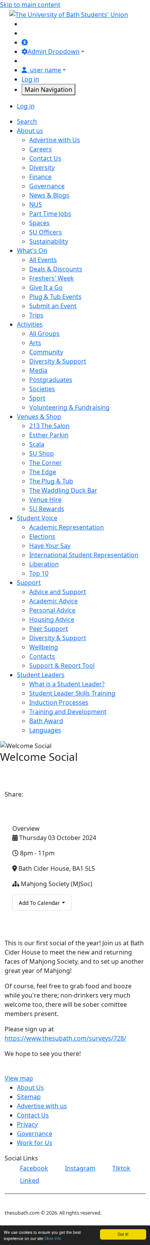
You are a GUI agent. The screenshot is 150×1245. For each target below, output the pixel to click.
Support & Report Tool (62, 665)
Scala (36, 444)
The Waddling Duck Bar (63, 490)
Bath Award (46, 721)
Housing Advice (51, 619)
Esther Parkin (48, 435)
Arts (35, 343)
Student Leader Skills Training (72, 693)
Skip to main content (30, 4)
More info (53, 1238)
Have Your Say (49, 545)
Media (38, 370)
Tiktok (121, 1168)
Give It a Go (46, 287)
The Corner (45, 462)
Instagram (80, 1168)
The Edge (42, 472)
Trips (36, 315)
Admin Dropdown (54, 51)
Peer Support (48, 628)
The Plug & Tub (51, 481)
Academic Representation (66, 527)
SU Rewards (46, 509)
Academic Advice (53, 601)
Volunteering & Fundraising (69, 407)
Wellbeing (43, 647)
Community (46, 352)
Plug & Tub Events (55, 296)
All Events (43, 260)
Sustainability (48, 241)
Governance (47, 186)
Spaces (39, 223)
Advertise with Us (54, 140)
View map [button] (19, 1078)
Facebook (34, 1168)
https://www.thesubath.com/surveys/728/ (65, 1038)
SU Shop (41, 453)
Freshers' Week (51, 278)
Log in (30, 79)
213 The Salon (49, 426)
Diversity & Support (57, 361)
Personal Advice (52, 610)
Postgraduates (50, 379)
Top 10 (38, 573)
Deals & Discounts (55, 269)
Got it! (123, 1234)
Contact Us (45, 158)
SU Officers (45, 232)
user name (45, 70)
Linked (29, 1180)
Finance (40, 177)
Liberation (44, 564)
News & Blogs (49, 195)
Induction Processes (58, 702)
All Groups (44, 333)
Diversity (42, 167)
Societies (42, 389)
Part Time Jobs (50, 213)
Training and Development (68, 711)
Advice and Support (57, 592)
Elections (42, 536)
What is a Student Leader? (67, 684)
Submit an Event (53, 306)
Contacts (42, 656)
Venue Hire (45, 499)
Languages (45, 730)
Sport (37, 398)
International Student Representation (83, 555)
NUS (35, 204)
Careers (40, 149)
